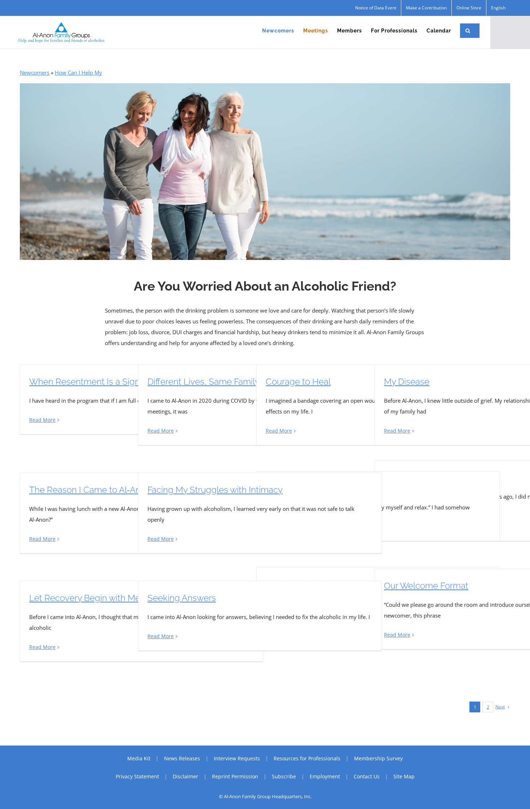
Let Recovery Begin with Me (84, 598)
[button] (468, 30)
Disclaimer (185, 776)
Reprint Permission (235, 776)
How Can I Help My (78, 72)
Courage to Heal (298, 381)
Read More (42, 419)
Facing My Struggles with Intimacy (215, 490)
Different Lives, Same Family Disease (220, 381)
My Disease (406, 381)
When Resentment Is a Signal (88, 381)
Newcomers (34, 72)
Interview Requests (237, 758)
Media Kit (138, 758)
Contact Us (367, 776)
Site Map (404, 776)
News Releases (182, 758)
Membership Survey (378, 758)
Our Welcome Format (426, 585)
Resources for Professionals (307, 758)
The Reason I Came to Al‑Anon (90, 490)
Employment (325, 776)
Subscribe (284, 776)
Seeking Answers (181, 598)
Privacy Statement (137, 776)
